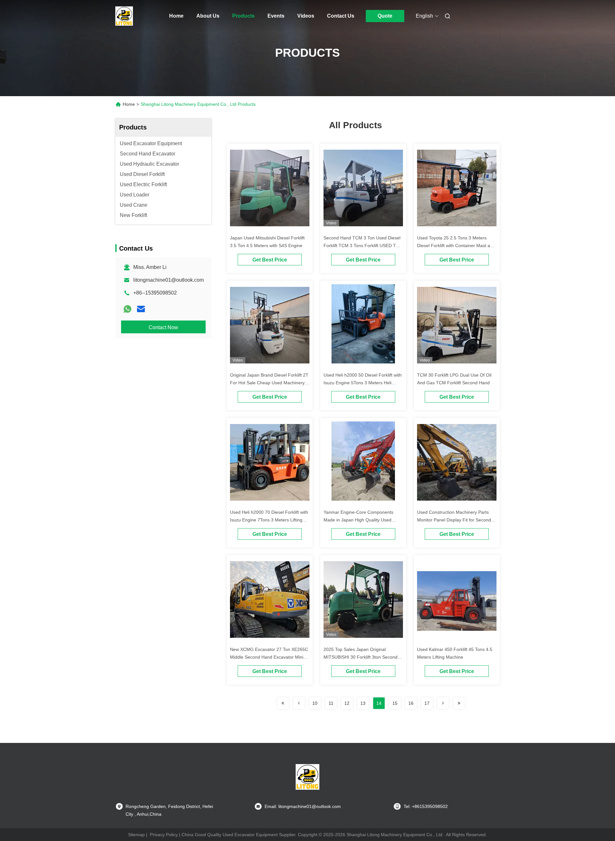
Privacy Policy (164, 834)
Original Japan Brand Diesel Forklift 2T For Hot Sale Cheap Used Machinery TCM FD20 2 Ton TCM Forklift (269, 382)
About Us (207, 16)
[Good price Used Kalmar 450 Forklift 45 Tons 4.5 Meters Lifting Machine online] (456, 600)
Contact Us (340, 16)
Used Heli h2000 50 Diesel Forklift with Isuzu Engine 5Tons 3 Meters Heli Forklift (363, 382)
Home (176, 16)
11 (331, 703)
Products (243, 16)
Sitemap (136, 834)
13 (362, 703)
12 (346, 703)
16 (411, 703)
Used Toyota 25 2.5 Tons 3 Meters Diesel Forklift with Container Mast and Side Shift (456, 245)
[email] (141, 309)
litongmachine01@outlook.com (168, 280)
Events (275, 16)
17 (427, 703)
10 (314, 703)
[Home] (124, 16)
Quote (385, 16)
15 (395, 703)
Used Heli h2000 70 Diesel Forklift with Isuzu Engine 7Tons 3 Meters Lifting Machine (269, 520)
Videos (305, 16)
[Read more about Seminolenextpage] (283, 703)
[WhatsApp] (127, 309)
